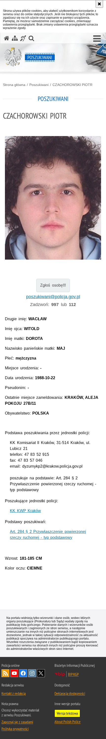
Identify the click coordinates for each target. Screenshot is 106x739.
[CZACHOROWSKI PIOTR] (53, 198)
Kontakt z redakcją (13, 693)
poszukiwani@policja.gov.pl (53, 296)
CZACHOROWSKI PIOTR (72, 85)
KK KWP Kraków (25, 511)
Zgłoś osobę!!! (53, 285)
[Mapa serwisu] (15, 38)
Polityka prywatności (15, 728)
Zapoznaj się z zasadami (17, 721)
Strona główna (14, 85)
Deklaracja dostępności (69, 693)
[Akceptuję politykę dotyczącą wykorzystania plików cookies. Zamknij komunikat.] (99, 4)
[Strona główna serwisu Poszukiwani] (6, 38)
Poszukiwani (39, 85)
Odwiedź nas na (14, 673)
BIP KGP (73, 674)
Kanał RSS (5, 673)
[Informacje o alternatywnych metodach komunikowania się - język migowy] (23, 38)
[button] (97, 39)
